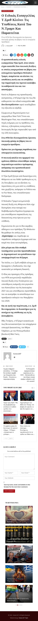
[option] (19, 555)
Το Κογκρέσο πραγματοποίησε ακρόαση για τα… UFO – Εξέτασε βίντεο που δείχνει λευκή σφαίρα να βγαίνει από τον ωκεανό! (27, 375)
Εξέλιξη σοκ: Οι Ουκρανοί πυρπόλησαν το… (15, 580)
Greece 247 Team (23, 618)
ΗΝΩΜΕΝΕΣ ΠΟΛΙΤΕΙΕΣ (7, 10)
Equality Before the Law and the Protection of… (17, 540)
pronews (10, 338)
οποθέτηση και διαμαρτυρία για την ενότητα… (18, 520)
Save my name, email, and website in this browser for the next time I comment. (17, 486)
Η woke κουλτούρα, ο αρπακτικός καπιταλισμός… (18, 599)
